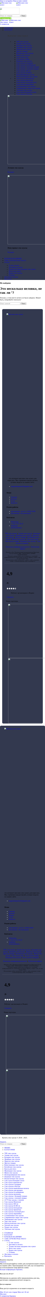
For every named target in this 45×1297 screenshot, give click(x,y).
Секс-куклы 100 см (23, 71)
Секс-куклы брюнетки (24, 80)
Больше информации (8, 1269)
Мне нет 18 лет (23, 1292)
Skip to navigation (6, 1)
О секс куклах (14, 265)
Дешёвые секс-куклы (24, 47)
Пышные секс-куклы (24, 61)
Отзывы (12, 275)
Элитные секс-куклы (24, 90)
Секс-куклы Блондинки (25, 78)
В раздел (11, 172)
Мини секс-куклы (23, 55)
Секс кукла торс (22, 57)
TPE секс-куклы (22, 42)
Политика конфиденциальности (18, 547)
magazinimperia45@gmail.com (21, 486)
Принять (19, 1269)
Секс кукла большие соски (26, 92)
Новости (14, 503)
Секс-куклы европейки (25, 84)
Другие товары (22, 51)
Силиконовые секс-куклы (26, 86)
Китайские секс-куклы (24, 53)
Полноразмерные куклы (25, 75)
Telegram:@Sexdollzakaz (16, 527)
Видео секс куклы (15, 273)
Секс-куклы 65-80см (24, 73)
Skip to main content (20, 1)
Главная (14, 497)
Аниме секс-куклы (23, 43)
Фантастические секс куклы (26, 77)
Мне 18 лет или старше (9, 1292)
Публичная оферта (35, 961)
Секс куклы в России (24, 94)
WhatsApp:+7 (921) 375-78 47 (15, 939)
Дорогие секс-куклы (24, 49)
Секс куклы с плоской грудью (27, 69)
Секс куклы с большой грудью (27, 67)
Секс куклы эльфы (12, 541)
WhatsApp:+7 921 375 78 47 (17, 523)
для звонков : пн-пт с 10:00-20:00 (23, 511)
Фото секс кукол (15, 271)
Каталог (14, 499)
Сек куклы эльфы (22, 59)
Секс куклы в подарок (24, 63)
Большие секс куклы (24, 45)
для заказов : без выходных (21, 513)
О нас (13, 501)
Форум (11, 915)
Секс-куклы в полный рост (26, 82)
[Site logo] (8, 5)
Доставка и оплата (15, 267)
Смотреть (10, 597)
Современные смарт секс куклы (28, 88)
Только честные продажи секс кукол (22, 269)
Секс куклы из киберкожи (26, 65)
